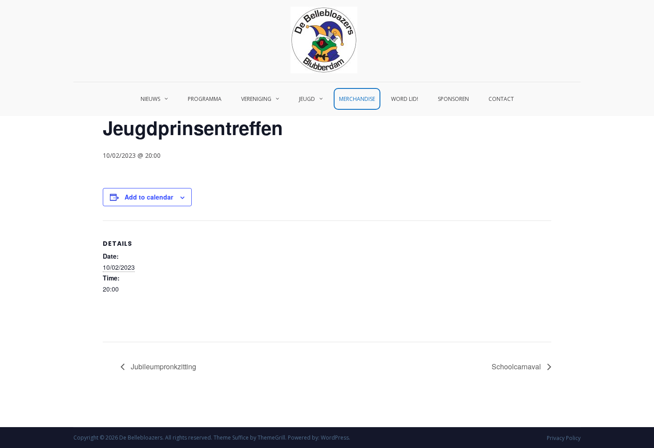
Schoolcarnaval (517, 366)
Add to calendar (149, 196)
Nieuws (150, 99)
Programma (205, 99)
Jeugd (307, 99)
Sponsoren (453, 99)
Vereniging (256, 99)
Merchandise (357, 99)
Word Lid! (404, 99)
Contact (501, 99)
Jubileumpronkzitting (162, 366)
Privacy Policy (564, 438)
